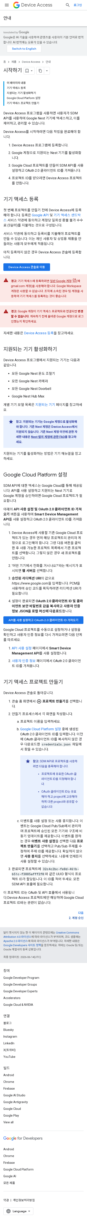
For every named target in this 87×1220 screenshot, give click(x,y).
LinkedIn (8, 1043)
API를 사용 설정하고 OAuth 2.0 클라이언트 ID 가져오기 (43, 620)
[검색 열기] (67, 5)
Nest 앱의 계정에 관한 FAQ (48, 437)
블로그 (7, 1023)
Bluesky (8, 1029)
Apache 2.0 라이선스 (15, 941)
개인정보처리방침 (24, 1200)
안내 (7, 18)
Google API (40, 215)
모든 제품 (9, 1183)
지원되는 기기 (45, 405)
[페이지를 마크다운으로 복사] (40, 70)
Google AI (9, 1176)
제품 (13, 61)
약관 (6, 1200)
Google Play (11, 1115)
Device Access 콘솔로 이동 (26, 267)
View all (8, 1122)
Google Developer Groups (20, 984)
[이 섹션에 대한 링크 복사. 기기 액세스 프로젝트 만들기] (67, 682)
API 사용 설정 (22, 648)
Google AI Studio (14, 1095)
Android (8, 1075)
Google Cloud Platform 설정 (40, 729)
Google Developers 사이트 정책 (22, 945)
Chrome (8, 1082)
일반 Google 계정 (61, 281)
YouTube (9, 1056)
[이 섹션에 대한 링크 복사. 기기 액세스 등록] (42, 199)
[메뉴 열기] (7, 5)
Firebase (9, 1088)
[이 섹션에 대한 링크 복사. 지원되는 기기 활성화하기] (61, 349)
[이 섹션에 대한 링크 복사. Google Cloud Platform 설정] (71, 475)
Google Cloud (12, 1108)
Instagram (10, 1036)
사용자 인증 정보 (24, 661)
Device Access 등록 (39, 333)
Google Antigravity (15, 1102)
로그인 (78, 5)
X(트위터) (9, 1050)
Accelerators (11, 998)
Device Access (36, 5)
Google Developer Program (21, 977)
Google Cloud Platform (18, 1169)
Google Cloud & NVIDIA (18, 1004)
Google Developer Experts (20, 991)
